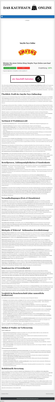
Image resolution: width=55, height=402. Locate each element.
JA (9, 68)
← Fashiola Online (4, 393)
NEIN (23, 68)
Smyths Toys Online (27, 43)
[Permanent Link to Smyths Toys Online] (27, 52)
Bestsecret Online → (50, 393)
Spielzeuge (27, 20)
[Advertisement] (27, 31)
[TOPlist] (2, 401)
